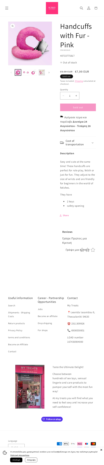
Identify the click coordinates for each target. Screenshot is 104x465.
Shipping (79, 81)
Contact (12, 351)
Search (11, 305)
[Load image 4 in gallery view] (42, 72)
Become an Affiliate (18, 344)
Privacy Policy (15, 330)
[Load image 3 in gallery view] (34, 72)
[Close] (101, 450)
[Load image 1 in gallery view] (18, 72)
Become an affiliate (48, 316)
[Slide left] (11, 72)
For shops (43, 330)
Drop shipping (45, 323)
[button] (6, 8)
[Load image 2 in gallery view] (26, 72)
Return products (16, 323)
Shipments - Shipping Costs (19, 314)
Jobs (40, 309)
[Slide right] (49, 72)
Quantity (64, 89)
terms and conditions (19, 337)
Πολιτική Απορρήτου (19, 455)
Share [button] (66, 215)
